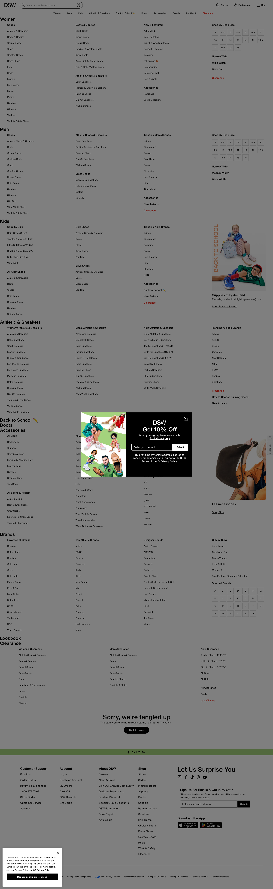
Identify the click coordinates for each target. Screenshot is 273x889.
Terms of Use (149, 461)
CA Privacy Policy (41, 869)
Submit (180, 447)
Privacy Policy (21, 869)
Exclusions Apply (160, 438)
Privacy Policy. (169, 461)
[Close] (185, 418)
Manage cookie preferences (32, 876)
